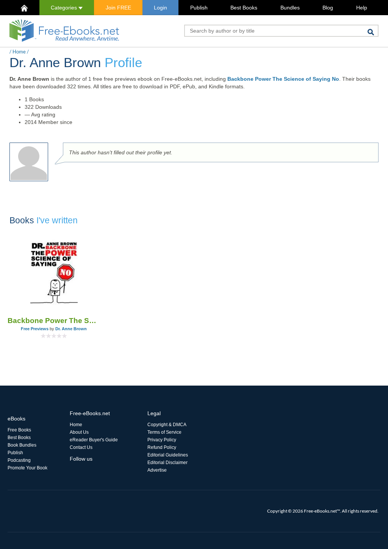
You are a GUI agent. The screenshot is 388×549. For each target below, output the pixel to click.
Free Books (19, 430)
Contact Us (81, 447)
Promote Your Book (27, 468)
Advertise (157, 470)
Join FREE (118, 8)
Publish (199, 8)
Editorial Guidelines (167, 455)
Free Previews (34, 328)
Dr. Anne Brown (71, 328)
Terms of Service (164, 432)
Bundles (290, 8)
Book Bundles (22, 445)
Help (361, 8)
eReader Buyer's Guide (94, 439)
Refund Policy (161, 447)
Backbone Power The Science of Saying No (283, 79)
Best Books (243, 8)
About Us (79, 432)
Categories (64, 8)
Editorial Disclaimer (167, 462)
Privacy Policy (161, 439)
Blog (327, 8)
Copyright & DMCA (166, 424)
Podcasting (19, 460)
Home (19, 52)
